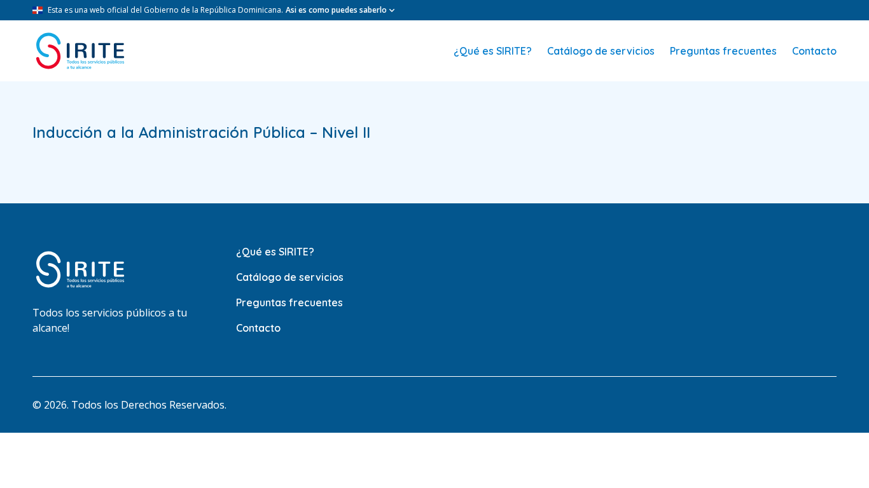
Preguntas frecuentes (723, 50)
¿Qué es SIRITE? (493, 50)
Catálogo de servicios (601, 50)
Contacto (814, 50)
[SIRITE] (80, 50)
